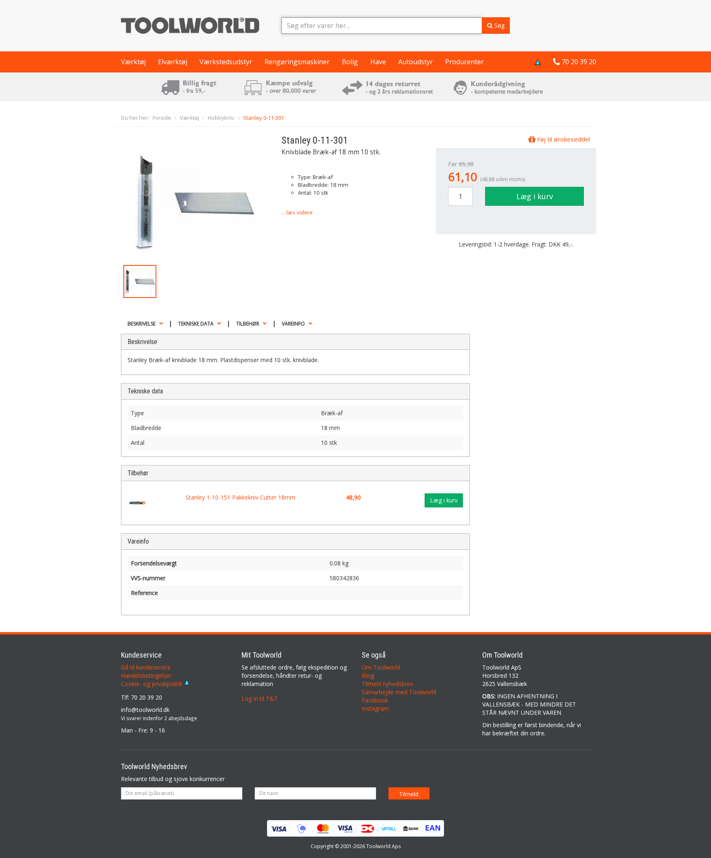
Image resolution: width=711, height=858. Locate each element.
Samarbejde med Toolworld (399, 692)
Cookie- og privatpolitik (152, 684)
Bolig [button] (350, 61)
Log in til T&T (260, 698)
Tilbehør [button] (247, 323)
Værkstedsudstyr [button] (226, 61)
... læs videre (297, 212)
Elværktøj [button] (172, 61)
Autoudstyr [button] (415, 61)
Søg (498, 25)
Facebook (375, 700)
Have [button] (378, 61)
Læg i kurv (534, 196)
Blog (368, 675)
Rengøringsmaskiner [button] (297, 61)
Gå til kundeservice (146, 667)
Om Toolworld (381, 667)
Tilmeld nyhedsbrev (387, 684)
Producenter (464, 61)
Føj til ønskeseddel (562, 139)
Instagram (375, 708)
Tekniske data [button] (196, 323)
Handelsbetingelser (146, 675)
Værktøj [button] (133, 61)
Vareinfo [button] (293, 323)
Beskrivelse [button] (142, 323)
